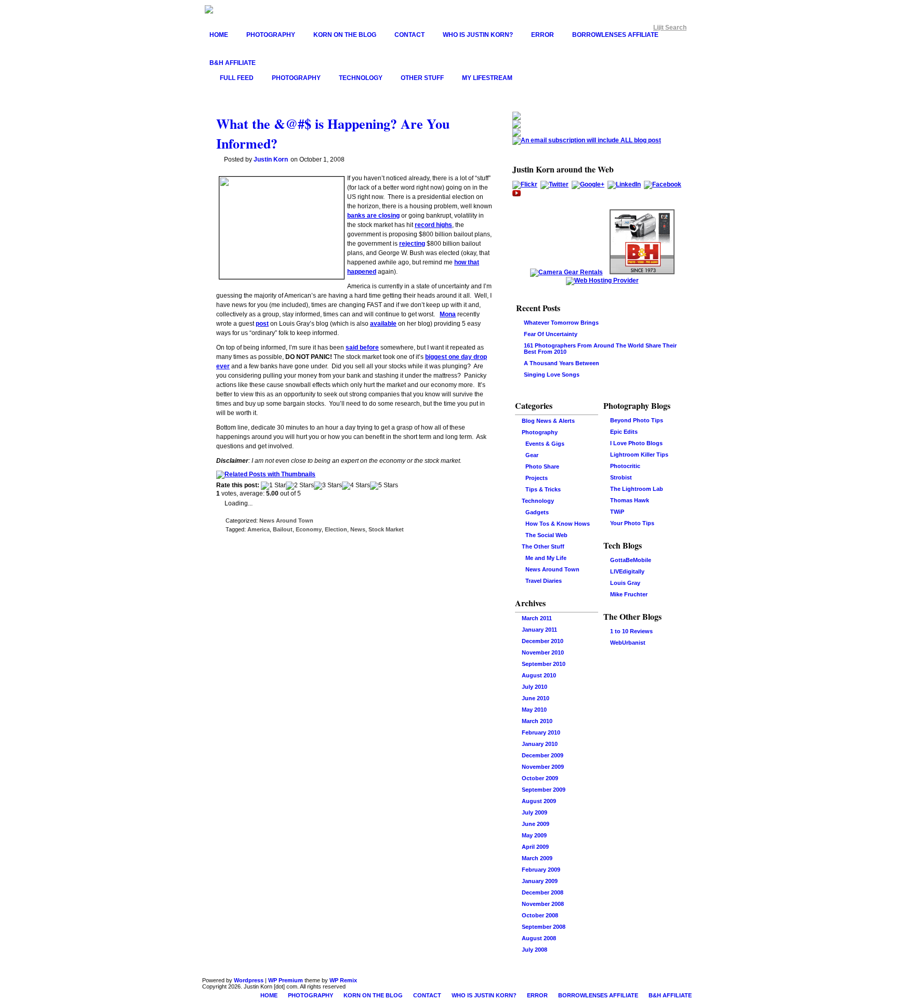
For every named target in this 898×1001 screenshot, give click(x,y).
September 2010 (543, 664)
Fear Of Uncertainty (550, 334)
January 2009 (540, 881)
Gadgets (537, 512)
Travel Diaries (543, 581)
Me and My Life (545, 558)
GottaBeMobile (630, 560)
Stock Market (386, 529)
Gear (531, 455)
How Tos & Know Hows (557, 523)
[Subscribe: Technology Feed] (516, 134)
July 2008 (534, 949)
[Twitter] (554, 184)
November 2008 (543, 904)
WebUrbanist (627, 642)
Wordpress (248, 980)
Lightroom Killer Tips (639, 454)
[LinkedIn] (624, 184)
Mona (448, 314)
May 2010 (534, 709)
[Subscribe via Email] (586, 140)
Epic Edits (624, 432)
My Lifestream (487, 78)
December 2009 (542, 755)
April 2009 (535, 847)
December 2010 (542, 641)
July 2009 (534, 812)
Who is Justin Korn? (478, 34)
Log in (619, 662)
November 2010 (543, 652)
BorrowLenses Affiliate (615, 34)
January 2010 (540, 744)
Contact (409, 34)
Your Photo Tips (632, 523)
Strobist (621, 477)
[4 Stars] (356, 486)
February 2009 (541, 869)
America (258, 529)
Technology (360, 78)
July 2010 (534, 687)
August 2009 (539, 801)
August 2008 (539, 938)
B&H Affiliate (232, 62)
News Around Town (286, 520)
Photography (270, 34)
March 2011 (537, 618)
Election (336, 529)
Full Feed (237, 78)
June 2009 (535, 824)
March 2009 (537, 858)
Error (542, 34)
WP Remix (343, 980)
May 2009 (534, 835)
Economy (309, 529)
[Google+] (588, 184)
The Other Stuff (543, 546)
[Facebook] (662, 184)
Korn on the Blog (344, 34)
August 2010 (539, 675)
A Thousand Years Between (561, 363)
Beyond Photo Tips (636, 420)
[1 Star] (273, 486)
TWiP (617, 512)
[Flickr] (524, 184)
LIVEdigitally (627, 571)
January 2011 (539, 629)
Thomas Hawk (629, 500)
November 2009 (543, 767)
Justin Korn (271, 159)
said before (362, 347)
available (383, 323)
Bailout (283, 529)
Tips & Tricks (543, 489)
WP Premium (285, 980)
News (357, 529)
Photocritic (625, 466)
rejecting (412, 243)
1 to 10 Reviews (631, 631)
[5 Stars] (384, 486)
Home (218, 34)
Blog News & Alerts (548, 421)
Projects (536, 478)
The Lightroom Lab (636, 489)
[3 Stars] (328, 486)
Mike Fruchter (629, 594)
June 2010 (535, 698)
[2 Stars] (300, 486)
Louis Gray (625, 583)
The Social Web (546, 535)
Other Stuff (422, 78)
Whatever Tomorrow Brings (561, 322)
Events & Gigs (544, 444)
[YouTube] (516, 195)
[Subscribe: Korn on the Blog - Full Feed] (516, 118)
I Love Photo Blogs (636, 443)
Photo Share (542, 466)
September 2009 (543, 789)
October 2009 (540, 778)
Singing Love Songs (551, 374)
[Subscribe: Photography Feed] (516, 126)
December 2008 (542, 892)
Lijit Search (669, 27)
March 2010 (537, 721)
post (262, 323)
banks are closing (373, 215)
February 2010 (541, 732)
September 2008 (543, 927)
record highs (433, 225)
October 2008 (540, 915)
